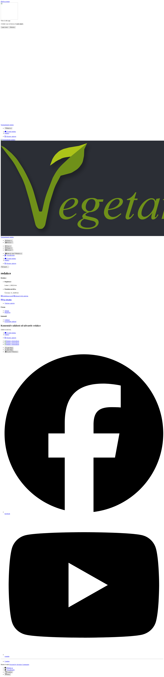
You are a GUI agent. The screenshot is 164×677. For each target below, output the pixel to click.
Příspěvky (8, 312)
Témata (7, 311)
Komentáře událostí (10, 321)
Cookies (7, 661)
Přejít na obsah (5, 1)
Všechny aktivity (10, 303)
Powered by (19, 664)
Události (7, 320)
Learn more (5, 27)
